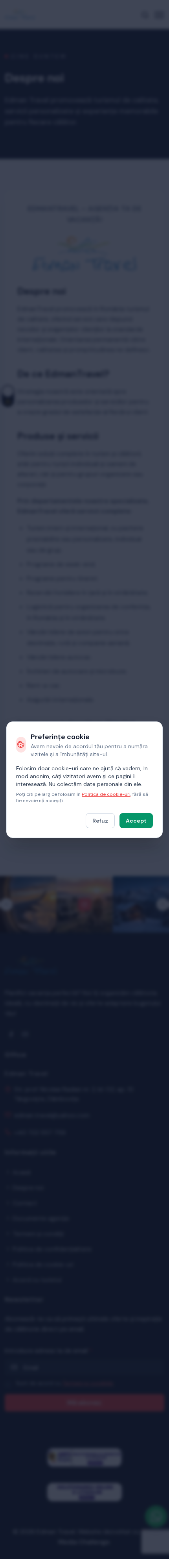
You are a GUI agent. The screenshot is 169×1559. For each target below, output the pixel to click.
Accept (136, 820)
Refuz (100, 820)
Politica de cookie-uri (106, 794)
